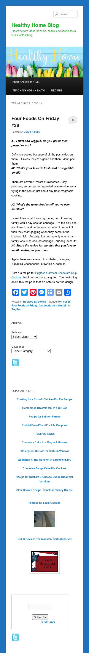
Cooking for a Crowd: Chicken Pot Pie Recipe (44, 399)
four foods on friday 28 (52, 305)
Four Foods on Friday (24, 305)
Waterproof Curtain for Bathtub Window (45, 451)
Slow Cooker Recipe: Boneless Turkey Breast (44, 490)
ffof (59, 301)
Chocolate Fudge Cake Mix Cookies (44, 468)
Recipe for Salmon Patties (44, 416)
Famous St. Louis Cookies (44, 503)
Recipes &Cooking (34, 301)
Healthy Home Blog (35, 24)
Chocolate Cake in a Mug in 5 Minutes (44, 442)
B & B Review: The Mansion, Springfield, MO (45, 539)
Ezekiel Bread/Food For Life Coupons (44, 425)
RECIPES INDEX (45, 434)
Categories (17, 346)
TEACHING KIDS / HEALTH (29, 90)
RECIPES (56, 90)
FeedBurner (48, 622)
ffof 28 (67, 301)
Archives (16, 332)
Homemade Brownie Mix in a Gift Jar (44, 408)
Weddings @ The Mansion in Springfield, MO (44, 459)
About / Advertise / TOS (26, 81)
